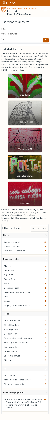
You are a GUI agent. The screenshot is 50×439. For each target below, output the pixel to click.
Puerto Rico (9, 279)
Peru (6, 297)
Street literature (11, 325)
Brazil (6, 283)
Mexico (7, 266)
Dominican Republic (13, 288)
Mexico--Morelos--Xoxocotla (17, 292)
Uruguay (7, 301)
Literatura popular (12, 321)
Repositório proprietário (14, 392)
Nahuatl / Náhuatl (12, 246)
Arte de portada (11, 329)
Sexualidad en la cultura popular (18, 338)
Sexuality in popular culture (16, 343)
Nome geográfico (11, 259)
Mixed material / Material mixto (18, 380)
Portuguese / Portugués (14, 251)
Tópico (6, 314)
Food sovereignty (12, 347)
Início (3, 29)
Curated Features (9, 34)
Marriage (8, 360)
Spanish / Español (12, 242)
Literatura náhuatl (12, 356)
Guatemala (9, 270)
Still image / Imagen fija (14, 384)
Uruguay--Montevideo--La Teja (17, 305)
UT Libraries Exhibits (18, 11)
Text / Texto (9, 375)
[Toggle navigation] (45, 11)
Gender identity (11, 351)
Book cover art (10, 334)
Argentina (8, 275)
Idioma (6, 235)
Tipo (5, 368)
